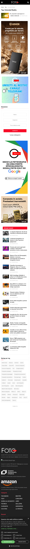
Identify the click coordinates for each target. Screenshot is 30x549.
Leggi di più (9, 526)
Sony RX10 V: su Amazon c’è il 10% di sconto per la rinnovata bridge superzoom (18, 285)
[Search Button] (28, 2)
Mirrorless (16, 388)
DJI (13, 368)
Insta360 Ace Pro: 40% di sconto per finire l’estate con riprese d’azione (18, 316)
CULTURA (4, 509)
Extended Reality (11, 7)
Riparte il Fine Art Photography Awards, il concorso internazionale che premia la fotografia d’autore (18, 258)
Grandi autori (17, 380)
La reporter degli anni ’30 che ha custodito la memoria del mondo (18, 232)
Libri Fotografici (5, 385)
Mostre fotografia (6, 391)
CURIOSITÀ (4, 506)
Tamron (14, 400)
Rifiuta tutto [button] (22, 541)
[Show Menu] (2, 2)
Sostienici (16, 457)
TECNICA (4, 504)
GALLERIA (19, 504)
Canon (21, 362)
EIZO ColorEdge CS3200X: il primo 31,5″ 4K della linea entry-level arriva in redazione (18, 277)
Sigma (8, 397)
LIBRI (17, 501)
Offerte (9, 394)
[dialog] (15, 533)
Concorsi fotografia (20, 365)
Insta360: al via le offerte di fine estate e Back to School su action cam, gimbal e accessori (18, 331)
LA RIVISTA (19, 509)
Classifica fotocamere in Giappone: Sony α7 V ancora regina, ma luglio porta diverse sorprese (18, 268)
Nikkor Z (13, 391)
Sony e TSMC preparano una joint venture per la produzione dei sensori (18, 339)
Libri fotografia (20, 383)
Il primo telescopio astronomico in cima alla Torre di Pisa (18, 308)
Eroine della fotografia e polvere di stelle (18, 301)
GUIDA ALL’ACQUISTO (7, 501)
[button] (15, 529)
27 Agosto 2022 (23, 15)
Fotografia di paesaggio (7, 374)
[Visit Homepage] (15, 2)
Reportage (22, 394)
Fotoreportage (17, 377)
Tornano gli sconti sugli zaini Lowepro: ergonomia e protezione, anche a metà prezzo (18, 248)
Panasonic (15, 394)
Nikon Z (24, 391)
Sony (20, 397)
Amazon (11, 362)
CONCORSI (19, 498)
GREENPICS (19, 506)
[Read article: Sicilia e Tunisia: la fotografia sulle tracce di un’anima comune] (6, 324)
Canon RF (11, 365)
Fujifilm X (4, 380)
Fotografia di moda (17, 371)
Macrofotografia (19, 385)
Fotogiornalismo (19, 368)
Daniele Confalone (15, 15)
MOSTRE (18, 496)
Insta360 (24, 380)
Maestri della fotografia (7, 388)
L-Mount (3, 383)
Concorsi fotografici (6, 368)
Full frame (10, 380)
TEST (2, 498)
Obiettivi (4, 394)
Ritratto (3, 397)
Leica (13, 383)
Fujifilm (24, 377)
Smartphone (14, 397)
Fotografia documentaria (19, 374)
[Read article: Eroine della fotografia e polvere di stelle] (6, 302)
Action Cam (4, 362)
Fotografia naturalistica (7, 377)
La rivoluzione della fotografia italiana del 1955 (18, 347)
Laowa (9, 383)
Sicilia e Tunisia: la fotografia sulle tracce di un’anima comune (18, 323)
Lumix (12, 385)
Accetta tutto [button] (8, 541)
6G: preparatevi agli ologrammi (17, 13)
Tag (5, 7)
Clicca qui (19, 464)
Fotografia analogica (6, 371)
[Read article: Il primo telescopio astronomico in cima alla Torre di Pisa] (6, 309)
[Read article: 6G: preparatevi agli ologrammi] (5, 15)
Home (2, 7)
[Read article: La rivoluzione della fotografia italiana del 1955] (6, 348)
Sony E (25, 397)
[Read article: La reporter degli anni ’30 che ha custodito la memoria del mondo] (6, 233)
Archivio (16, 362)
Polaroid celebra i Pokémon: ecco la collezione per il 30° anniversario (17, 293)
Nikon (19, 391)
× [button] (28, 518)
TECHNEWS (4, 496)
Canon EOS (4, 365)
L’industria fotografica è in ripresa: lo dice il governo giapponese (17, 240)
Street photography (6, 400)
